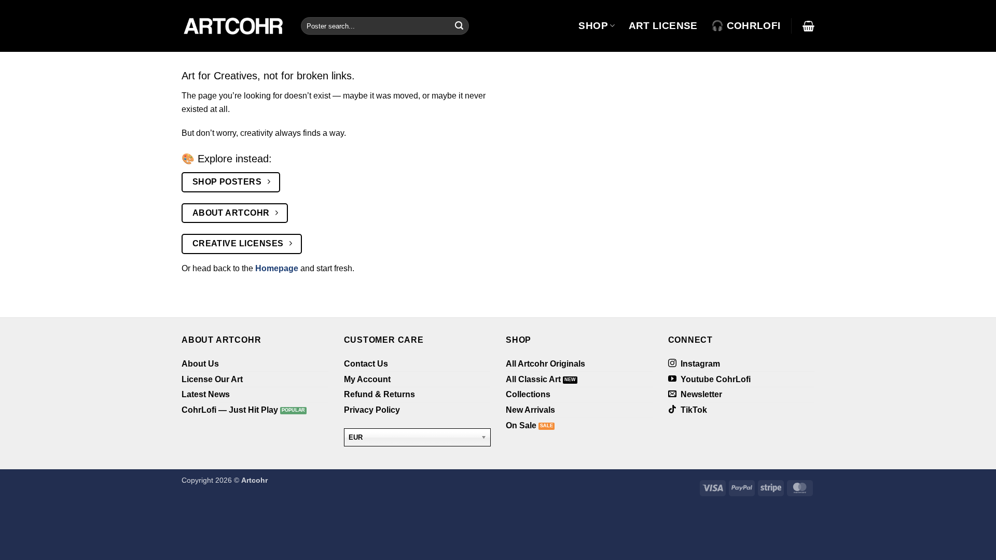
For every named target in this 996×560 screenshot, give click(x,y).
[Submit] (459, 26)
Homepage (276, 268)
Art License (663, 25)
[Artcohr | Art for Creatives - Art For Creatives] (233, 25)
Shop (593, 25)
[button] (808, 26)
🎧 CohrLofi (746, 25)
